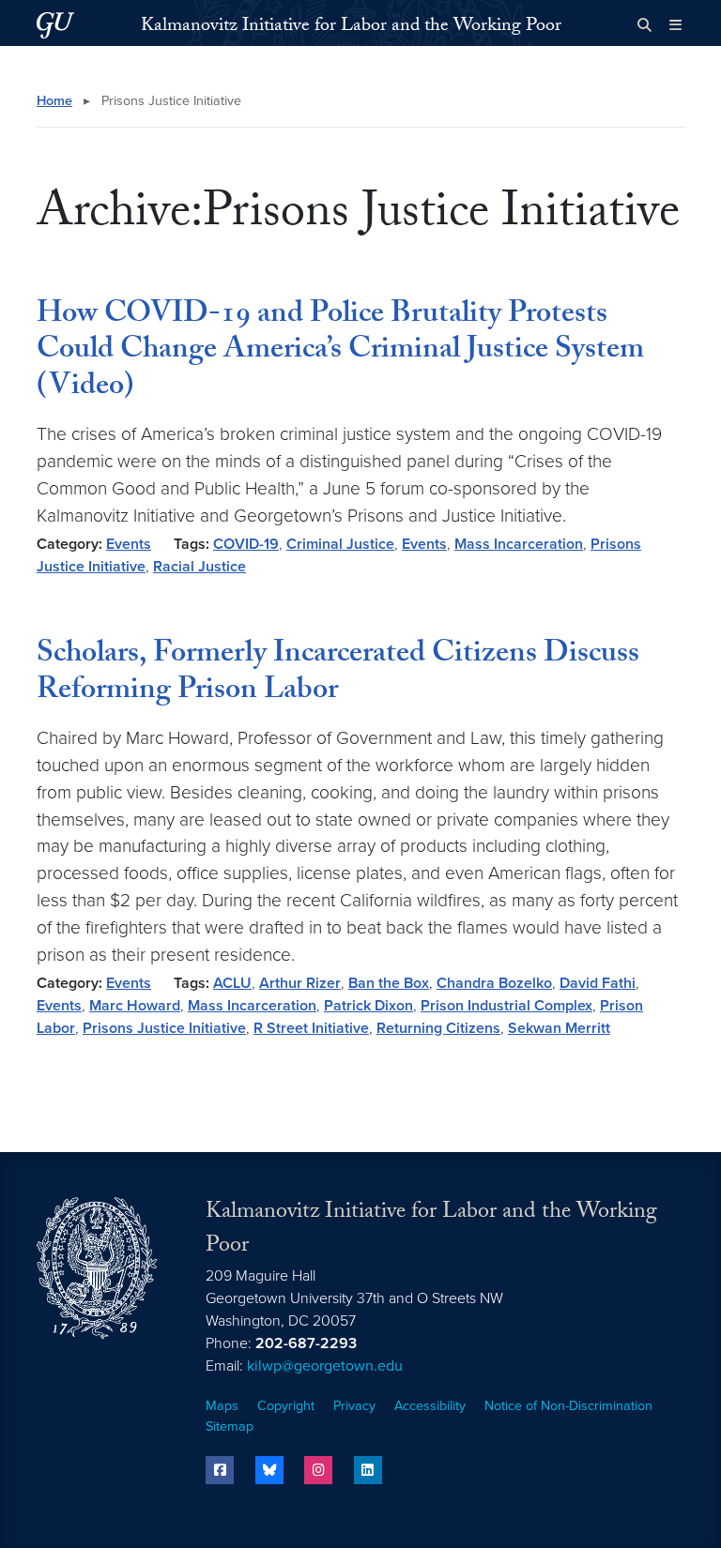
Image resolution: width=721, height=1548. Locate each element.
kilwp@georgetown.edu (325, 1366)
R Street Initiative (311, 1028)
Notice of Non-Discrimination (568, 1406)
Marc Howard (134, 1005)
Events (128, 544)
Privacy (354, 1406)
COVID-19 (246, 544)
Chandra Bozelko (494, 983)
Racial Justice (199, 566)
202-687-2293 (306, 1343)
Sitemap (229, 1426)
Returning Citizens (438, 1028)
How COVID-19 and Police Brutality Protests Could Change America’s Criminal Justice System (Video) (340, 352)
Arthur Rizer (300, 983)
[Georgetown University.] (55, 24)
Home (54, 101)
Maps (222, 1406)
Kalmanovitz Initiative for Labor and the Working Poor (351, 27)
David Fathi (598, 983)
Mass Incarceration (518, 544)
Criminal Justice (340, 544)
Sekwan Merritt (559, 1028)
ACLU (232, 983)
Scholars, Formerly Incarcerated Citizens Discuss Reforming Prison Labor (338, 673)
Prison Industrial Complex (506, 1005)
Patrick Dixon (368, 1005)
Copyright (285, 1406)
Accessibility (430, 1406)
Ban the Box (388, 983)
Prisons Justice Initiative (164, 1028)
